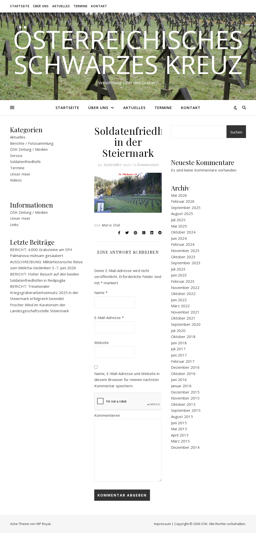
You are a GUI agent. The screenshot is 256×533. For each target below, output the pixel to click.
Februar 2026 (182, 201)
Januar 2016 (181, 385)
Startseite (20, 6)
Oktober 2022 (183, 293)
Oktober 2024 (183, 232)
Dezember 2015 (185, 392)
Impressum (162, 524)
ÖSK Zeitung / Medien (29, 149)
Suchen (236, 132)
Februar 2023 (182, 281)
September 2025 (185, 207)
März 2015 (180, 441)
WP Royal (43, 524)
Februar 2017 (182, 361)
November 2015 (185, 398)
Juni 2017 (179, 355)
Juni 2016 (179, 379)
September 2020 (185, 324)
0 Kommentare (146, 164)
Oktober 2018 (183, 336)
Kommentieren (107, 415)
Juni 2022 (179, 299)
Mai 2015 (179, 428)
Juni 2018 (179, 342)
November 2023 (185, 250)
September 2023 (185, 262)
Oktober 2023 (183, 256)
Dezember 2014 (185, 447)
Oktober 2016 (183, 373)
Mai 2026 (179, 195)
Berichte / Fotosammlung (32, 143)
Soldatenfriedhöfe (25, 161)
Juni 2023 (179, 275)
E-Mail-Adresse (109, 317)
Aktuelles (61, 6)
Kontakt (99, 6)
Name (101, 292)
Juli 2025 (178, 219)
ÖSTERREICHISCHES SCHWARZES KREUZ (128, 52)
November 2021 (185, 312)
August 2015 (182, 416)
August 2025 (182, 213)
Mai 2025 (179, 226)
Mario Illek (111, 225)
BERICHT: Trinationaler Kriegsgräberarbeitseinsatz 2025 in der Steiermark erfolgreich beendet (44, 292)
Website (101, 342)
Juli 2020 (178, 330)
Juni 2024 (179, 238)
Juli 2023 (178, 269)
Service (16, 155)
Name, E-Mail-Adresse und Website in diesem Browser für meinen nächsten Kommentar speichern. (127, 379)
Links (14, 224)
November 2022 (185, 287)
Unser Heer (20, 174)
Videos (16, 180)
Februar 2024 (182, 244)
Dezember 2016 (185, 367)
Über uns (41, 6)
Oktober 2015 (183, 404)
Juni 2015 (179, 422)
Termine (81, 6)
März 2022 (180, 305)
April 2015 (179, 435)
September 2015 (185, 410)
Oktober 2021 (183, 318)
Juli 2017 (178, 348)
